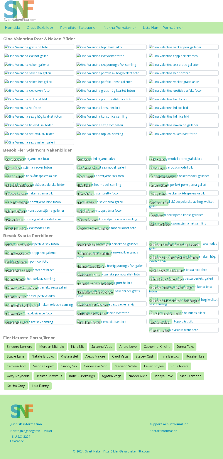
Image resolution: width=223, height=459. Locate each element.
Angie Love (128, 347)
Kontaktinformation (163, 431)
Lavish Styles (154, 366)
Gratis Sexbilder (40, 27)
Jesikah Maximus (49, 376)
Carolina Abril (16, 366)
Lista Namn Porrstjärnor (163, 27)
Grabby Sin (69, 366)
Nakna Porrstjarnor (120, 27)
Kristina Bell (69, 356)
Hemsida (12, 27)
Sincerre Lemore (19, 347)
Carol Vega (120, 356)
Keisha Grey (16, 386)
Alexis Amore (95, 356)
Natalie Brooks (43, 356)
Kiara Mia (77, 347)
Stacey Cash (144, 356)
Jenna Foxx (185, 347)
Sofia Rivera (179, 366)
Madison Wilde (126, 366)
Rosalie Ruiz (195, 356)
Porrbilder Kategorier (78, 27)
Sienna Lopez (43, 366)
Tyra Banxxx (170, 356)
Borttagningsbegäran (25, 431)
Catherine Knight (157, 347)
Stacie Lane (16, 356)
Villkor (48, 431)
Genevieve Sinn (96, 366)
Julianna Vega (101, 347)
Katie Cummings (82, 376)
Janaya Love (163, 376)
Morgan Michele (51, 347)
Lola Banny (40, 386)
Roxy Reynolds (18, 376)
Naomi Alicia (137, 376)
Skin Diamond (190, 376)
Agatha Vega (112, 376)
